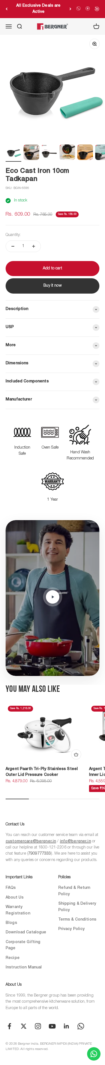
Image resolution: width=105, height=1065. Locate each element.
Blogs (11, 923)
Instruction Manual (24, 967)
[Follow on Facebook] (9, 1026)
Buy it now (52, 285)
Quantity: (13, 235)
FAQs (11, 888)
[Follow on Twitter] (23, 1026)
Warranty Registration (18, 910)
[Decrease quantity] (13, 246)
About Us (15, 897)
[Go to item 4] (67, 153)
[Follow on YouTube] (52, 1026)
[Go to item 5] (85, 153)
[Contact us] (94, 1054)
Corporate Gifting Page (23, 945)
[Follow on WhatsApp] (81, 1026)
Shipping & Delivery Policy (77, 907)
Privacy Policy (71, 929)
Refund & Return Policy (74, 891)
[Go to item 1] (13, 153)
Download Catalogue (26, 932)
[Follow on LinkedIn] (66, 1026)
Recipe (13, 958)
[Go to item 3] (49, 153)
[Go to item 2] (31, 153)
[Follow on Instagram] (38, 1026)
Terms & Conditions (77, 919)
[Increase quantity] (34, 246)
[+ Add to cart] (76, 754)
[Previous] (7, 9)
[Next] (70, 9)
